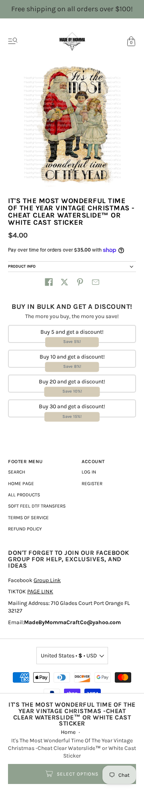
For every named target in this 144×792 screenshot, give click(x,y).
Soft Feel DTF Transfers (37, 506)
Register (92, 483)
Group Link (47, 580)
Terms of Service (28, 517)
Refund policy (25, 529)
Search (16, 472)
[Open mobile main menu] (13, 41)
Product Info (22, 266)
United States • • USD (69, 655)
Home (68, 732)
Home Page (21, 483)
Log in (89, 472)
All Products (24, 495)
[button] (49, 282)
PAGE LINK (40, 591)
